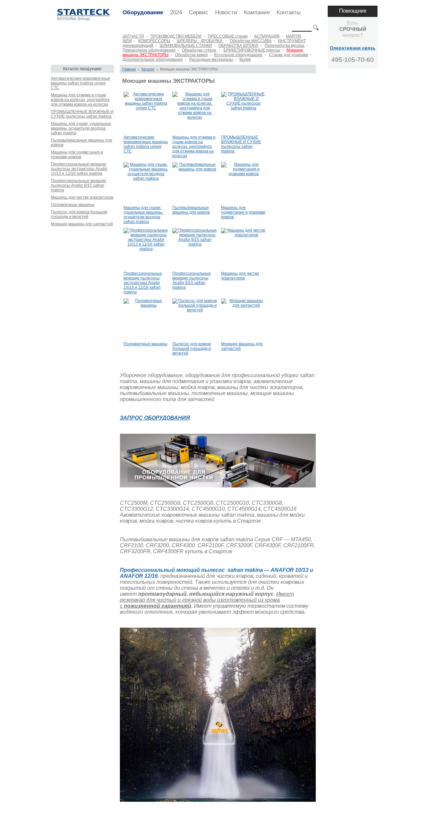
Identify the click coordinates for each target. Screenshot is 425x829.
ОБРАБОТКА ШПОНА (238, 45)
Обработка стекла (199, 50)
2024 (176, 12)
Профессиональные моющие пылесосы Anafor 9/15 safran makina (78, 185)
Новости (226, 12)
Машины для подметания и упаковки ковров (77, 154)
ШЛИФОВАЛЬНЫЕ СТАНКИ (186, 45)
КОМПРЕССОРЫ (154, 41)
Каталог (147, 69)
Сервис (198, 12)
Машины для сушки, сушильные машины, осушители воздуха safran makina (81, 128)
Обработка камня (191, 54)
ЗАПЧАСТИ (133, 36)
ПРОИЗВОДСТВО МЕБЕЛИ (176, 36)
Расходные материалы (211, 59)
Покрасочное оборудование (149, 50)
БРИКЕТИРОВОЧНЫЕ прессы (251, 50)
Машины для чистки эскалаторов (82, 197)
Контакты (288, 12)
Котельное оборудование (238, 54)
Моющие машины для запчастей (82, 224)
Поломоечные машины (73, 204)
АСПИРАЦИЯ (267, 36)
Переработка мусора (284, 45)
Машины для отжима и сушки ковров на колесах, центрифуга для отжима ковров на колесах (80, 100)
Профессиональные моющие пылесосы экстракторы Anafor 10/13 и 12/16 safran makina (79, 169)
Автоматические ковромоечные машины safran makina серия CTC (80, 83)
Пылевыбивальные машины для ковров (81, 142)
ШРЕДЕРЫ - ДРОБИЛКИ (200, 41)
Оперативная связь (353, 48)
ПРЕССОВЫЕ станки (228, 36)
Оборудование (143, 12)
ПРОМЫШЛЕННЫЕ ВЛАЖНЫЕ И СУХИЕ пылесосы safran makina (82, 114)
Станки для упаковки (288, 54)
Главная (129, 69)
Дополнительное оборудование (153, 59)
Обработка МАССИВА (251, 41)
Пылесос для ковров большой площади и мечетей (79, 214)
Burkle (245, 59)
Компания (257, 12)
